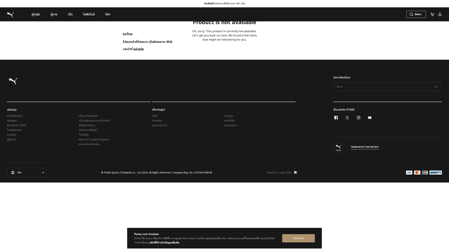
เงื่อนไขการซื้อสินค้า (88, 130)
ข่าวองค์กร (157, 120)
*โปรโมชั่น (84, 135)
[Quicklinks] (440, 14)
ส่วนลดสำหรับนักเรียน (89, 144)
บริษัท (155, 116)
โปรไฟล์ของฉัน (14, 130)
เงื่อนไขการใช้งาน (87, 125)
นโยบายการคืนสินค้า (88, 116)
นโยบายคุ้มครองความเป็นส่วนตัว (94, 120)
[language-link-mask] (26, 172)
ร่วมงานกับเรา (230, 125)
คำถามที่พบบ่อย (14, 116)
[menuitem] (35, 14)
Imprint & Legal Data (279, 172)
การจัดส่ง (11, 135)
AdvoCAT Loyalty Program (94, 139)
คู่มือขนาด (11, 139)
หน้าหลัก (138, 49)
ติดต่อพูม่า (12, 120)
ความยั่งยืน (229, 120)
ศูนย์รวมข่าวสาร (159, 125)
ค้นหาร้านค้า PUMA (16, 125)
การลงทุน (228, 116)
